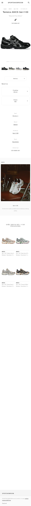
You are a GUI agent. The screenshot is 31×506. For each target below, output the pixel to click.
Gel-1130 (16, 8)
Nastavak (4, 503)
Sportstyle (15, 142)
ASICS (10, 8)
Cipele (5, 8)
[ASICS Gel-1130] (4, 68)
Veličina (15, 78)
